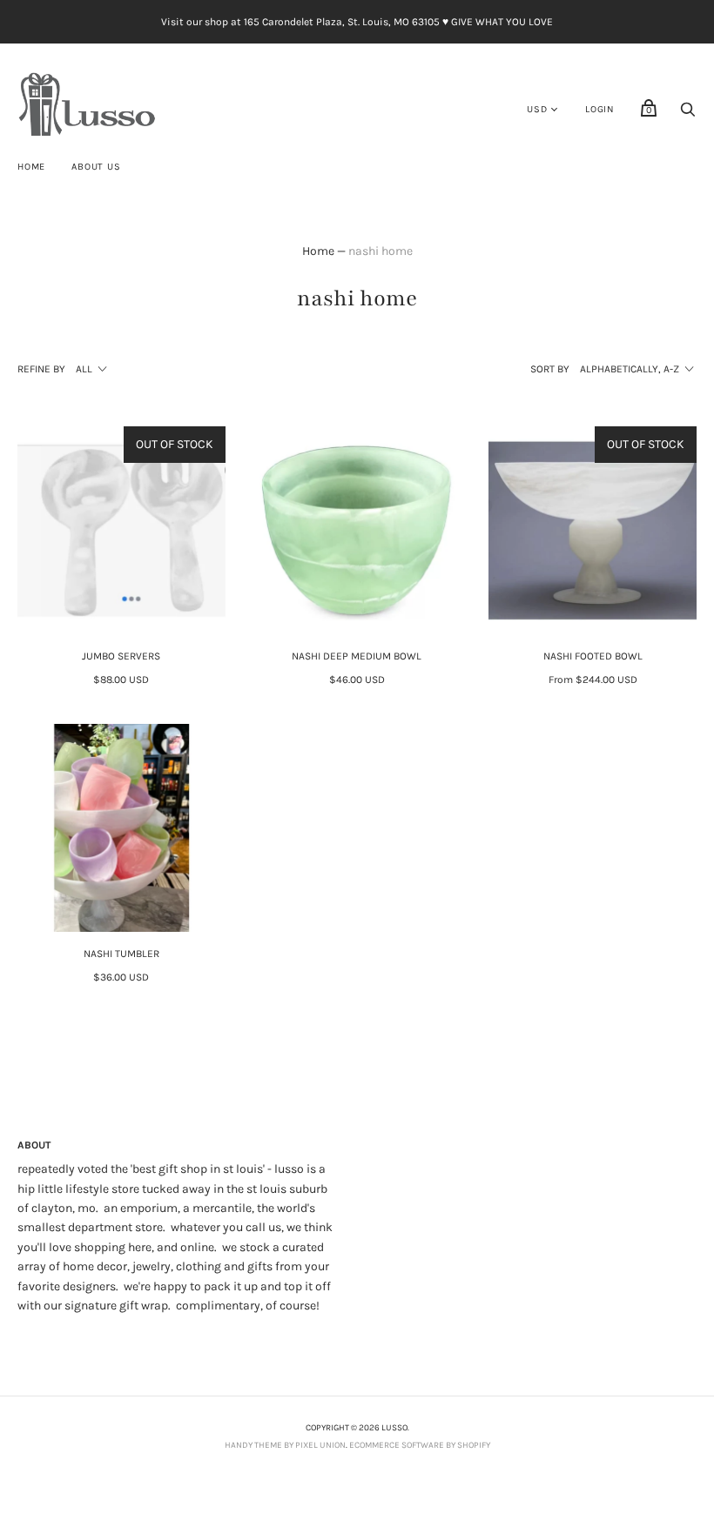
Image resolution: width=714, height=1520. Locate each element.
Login (600, 109)
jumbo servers (121, 656)
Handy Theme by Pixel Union (285, 1445)
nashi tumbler (121, 953)
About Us (95, 166)
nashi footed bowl (593, 656)
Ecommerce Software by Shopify (419, 1445)
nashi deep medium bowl (356, 656)
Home (31, 166)
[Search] (688, 114)
